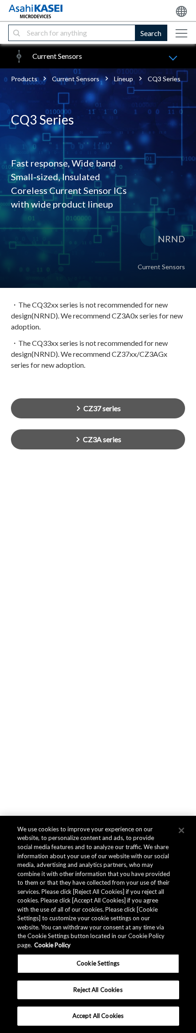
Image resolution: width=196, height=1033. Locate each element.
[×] (181, 830)
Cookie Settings (98, 963)
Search (150, 33)
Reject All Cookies (97, 989)
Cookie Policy (52, 945)
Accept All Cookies (98, 1015)
